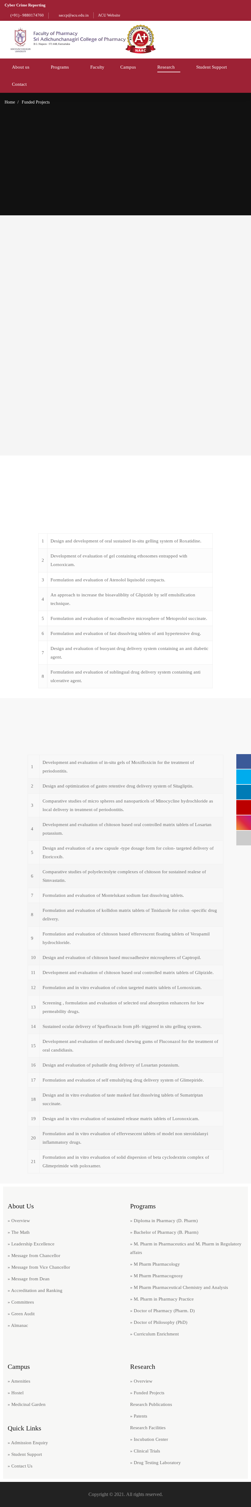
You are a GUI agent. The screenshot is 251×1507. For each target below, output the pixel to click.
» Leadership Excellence (31, 1243)
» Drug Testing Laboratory (155, 1462)
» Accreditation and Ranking (35, 1290)
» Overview (19, 1220)
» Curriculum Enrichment (154, 1333)
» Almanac (18, 1325)
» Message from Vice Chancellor (39, 1267)
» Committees (21, 1302)
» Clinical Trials (145, 1450)
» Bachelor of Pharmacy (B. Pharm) (164, 1232)
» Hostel (16, 1392)
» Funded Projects (147, 1392)
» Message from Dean (29, 1278)
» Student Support (25, 1454)
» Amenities (19, 1381)
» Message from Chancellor (34, 1255)
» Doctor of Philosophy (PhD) (158, 1322)
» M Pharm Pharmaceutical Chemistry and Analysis (179, 1287)
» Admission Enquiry (28, 1442)
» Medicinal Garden (27, 1404)
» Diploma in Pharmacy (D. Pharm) (164, 1220)
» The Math (19, 1232)
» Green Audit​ (21, 1313)
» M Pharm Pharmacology (155, 1264)
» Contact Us (20, 1466)
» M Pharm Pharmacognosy (156, 1275)
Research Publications (151, 1404)
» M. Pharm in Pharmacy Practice (162, 1299)
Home (10, 102)
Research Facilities (148, 1427)
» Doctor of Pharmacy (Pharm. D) (162, 1310)
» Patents (138, 1416)
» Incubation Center (149, 1439)
